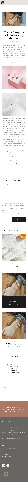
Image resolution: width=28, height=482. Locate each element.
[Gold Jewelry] (14, 286)
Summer (13, 370)
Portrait (13, 366)
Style (14, 29)
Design (17, 160)
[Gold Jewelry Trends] (14, 325)
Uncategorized (13, 372)
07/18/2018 (10, 346)
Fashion (23, 381)
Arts (4, 381)
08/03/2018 (10, 269)
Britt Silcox (18, 41)
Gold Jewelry (14, 302)
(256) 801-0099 (14, 427)
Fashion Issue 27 (13, 364)
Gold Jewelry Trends (14, 344)
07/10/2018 (10, 41)
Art (14, 341)
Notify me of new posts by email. (13, 213)
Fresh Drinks (14, 266)
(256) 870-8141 (13, 434)
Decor (13, 360)
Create (11, 160)
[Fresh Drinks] (14, 247)
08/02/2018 (10, 304)
